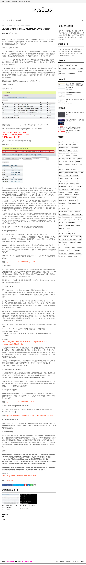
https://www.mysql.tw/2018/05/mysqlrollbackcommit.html (26, 262)
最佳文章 (61, 156)
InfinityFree (74, 164)
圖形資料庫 (79, 247)
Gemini (61, 178)
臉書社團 (28, 1)
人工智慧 (80, 71)
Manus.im (73, 220)
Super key (61, 234)
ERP (60, 217)
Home (3, 1)
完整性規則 (61, 250)
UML (81, 164)
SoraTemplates (10, 561)
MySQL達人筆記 (63, 181)
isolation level (73, 239)
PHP (70, 181)
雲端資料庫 (61, 197)
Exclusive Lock (67, 175)
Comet (70, 211)
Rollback (75, 231)
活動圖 (76, 192)
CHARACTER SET (70, 206)
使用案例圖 (61, 192)
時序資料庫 (77, 250)
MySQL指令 (74, 65)
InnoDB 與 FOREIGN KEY (27, 505)
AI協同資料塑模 (62, 200)
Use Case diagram (76, 234)
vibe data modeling (63, 189)
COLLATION (79, 206)
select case (79, 242)
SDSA (74, 144)
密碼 (68, 250)
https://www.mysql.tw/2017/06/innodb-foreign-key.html (25, 402)
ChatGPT (61, 144)
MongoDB (80, 220)
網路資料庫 (71, 253)
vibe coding (76, 245)
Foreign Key (75, 175)
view (72, 189)
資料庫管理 (78, 253)
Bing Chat (61, 206)
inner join (65, 239)
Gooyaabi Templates (27, 561)
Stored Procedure (63, 153)
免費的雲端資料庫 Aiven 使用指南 (75, 120)
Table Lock (68, 158)
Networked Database (71, 222)
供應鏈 (73, 247)
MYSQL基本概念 (63, 68)
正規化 (60, 71)
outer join (65, 242)
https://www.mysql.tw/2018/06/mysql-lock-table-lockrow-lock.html (29, 416)
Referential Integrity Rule (65, 231)
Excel (60, 175)
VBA (60, 236)
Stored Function (73, 153)
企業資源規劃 (67, 247)
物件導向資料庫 (62, 253)
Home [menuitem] (3, 20)
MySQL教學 (80, 68)
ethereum (78, 236)
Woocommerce (63, 167)
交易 (60, 247)
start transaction (78, 186)
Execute (61, 220)
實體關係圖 (67, 164)
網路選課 (80, 158)
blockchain (71, 161)
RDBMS (75, 181)
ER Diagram (68, 142)
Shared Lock (62, 183)
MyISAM (6, 25)
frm (60, 239)
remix (77, 183)
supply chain (62, 245)
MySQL (75, 150)
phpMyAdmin (70, 183)
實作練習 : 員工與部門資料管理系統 (75, 100)
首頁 (3, 25)
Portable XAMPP (70, 225)
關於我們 (8, 1)
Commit (61, 172)
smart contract (62, 186)
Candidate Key (62, 208)
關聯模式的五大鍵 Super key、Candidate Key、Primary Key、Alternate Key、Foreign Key (74, 128)
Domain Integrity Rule (77, 214)
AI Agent (74, 197)
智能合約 (61, 170)
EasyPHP (81, 172)
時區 (72, 250)
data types (66, 236)
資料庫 (60, 195)
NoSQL (79, 222)
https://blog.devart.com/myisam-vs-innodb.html (19, 476)
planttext (78, 161)
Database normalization (71, 172)
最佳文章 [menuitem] (18, 20)
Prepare (78, 225)
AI (59, 161)
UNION (68, 234)
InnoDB (7, 481)
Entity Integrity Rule (67, 217)
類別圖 (68, 197)
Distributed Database (64, 214)
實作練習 (61, 65)
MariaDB (65, 161)
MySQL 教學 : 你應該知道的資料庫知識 (75, 113)
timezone (69, 245)
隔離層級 (70, 256)
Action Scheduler (73, 200)
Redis (68, 228)
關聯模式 (68, 156)
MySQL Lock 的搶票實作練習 (73, 92)
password (72, 242)
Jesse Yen (5, 33)
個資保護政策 (22, 1)
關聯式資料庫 (62, 74)
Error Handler (78, 217)
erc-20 (72, 236)
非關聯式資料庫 (71, 74)
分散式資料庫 (70, 192)
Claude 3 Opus (71, 208)
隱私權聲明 (14, 1)
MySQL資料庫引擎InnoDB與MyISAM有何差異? (10, 506)
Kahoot (67, 220)
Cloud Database (74, 170)
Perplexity (61, 225)
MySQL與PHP (72, 68)
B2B (79, 203)
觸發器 (67, 170)
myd (80, 239)
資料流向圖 (76, 195)
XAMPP (73, 71)
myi (60, 242)
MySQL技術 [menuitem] (10, 20)
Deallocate (77, 211)
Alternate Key (72, 203)
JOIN (72, 178)
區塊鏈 (60, 164)
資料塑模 (68, 65)
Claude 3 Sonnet (63, 211)
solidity (70, 186)
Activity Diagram (63, 203)
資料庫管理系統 (68, 195)
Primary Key (62, 228)
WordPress (67, 71)
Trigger (69, 150)
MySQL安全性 (78, 178)
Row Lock (61, 158)
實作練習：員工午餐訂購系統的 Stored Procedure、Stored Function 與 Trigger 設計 (74, 85)
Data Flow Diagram (63, 147)
